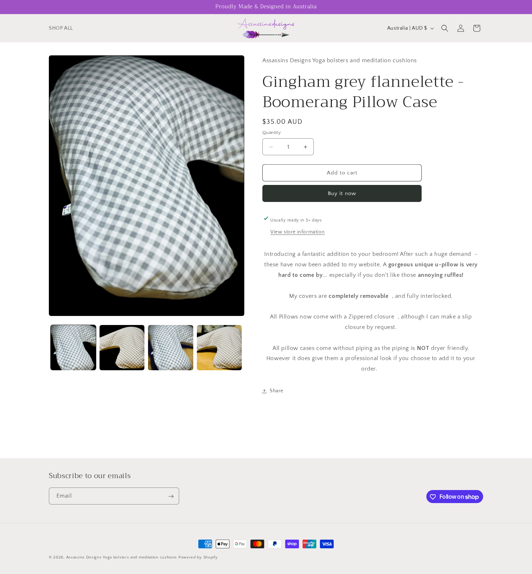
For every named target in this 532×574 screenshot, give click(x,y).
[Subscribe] (171, 496)
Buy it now (342, 193)
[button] (445, 28)
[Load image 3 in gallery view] (170, 347)
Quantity (271, 132)
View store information (297, 232)
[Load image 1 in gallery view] (73, 347)
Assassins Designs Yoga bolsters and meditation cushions (122, 557)
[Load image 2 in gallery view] (122, 347)
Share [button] (276, 391)
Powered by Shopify (198, 557)
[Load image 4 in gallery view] (219, 347)
